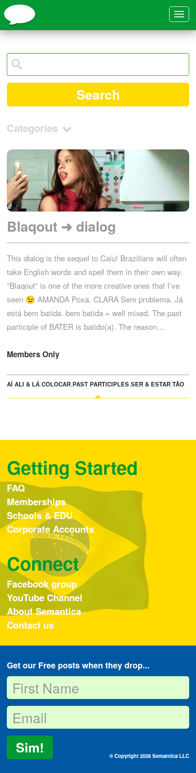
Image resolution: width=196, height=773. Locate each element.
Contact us (30, 624)
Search (98, 94)
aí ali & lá (23, 384)
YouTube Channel (45, 597)
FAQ (16, 487)
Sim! (30, 747)
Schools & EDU (39, 515)
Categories (34, 128)
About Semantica (44, 611)
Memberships (36, 501)
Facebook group (42, 583)
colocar (56, 384)
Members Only (33, 354)
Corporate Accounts (50, 528)
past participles (100, 384)
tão (178, 384)
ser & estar (150, 384)
